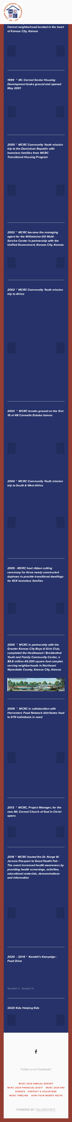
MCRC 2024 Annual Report (36, 1083)
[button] (11, 50)
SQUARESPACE (46, 1109)
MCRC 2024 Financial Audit (25, 1087)
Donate (20, 1091)
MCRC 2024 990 (55, 1087)
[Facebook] (36, 1051)
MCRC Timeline (18, 1095)
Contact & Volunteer (42, 1091)
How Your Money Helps (47, 1095)
